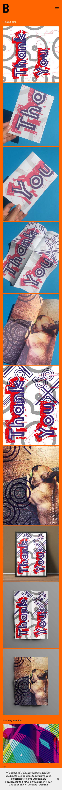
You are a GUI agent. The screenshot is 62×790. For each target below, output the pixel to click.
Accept (32, 784)
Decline (43, 784)
